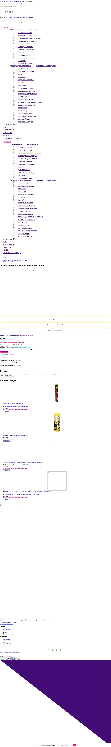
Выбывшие (6, 491)
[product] (57, 393)
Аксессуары (9, 347)
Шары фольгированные (28, 491)
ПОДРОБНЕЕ (5, 352)
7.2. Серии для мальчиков (9, 462)
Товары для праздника (25, 347)
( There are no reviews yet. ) (6, 339)
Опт (4, 631)
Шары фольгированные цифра (42, 491)
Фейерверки (6, 639)
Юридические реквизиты (6, 624)
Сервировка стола (21, 462)
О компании (6, 629)
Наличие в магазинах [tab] (8, 354)
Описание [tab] (5, 355)
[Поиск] (21, 5)
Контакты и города (8, 633)
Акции (5, 642)
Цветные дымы (19, 403)
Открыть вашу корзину (6, 658)
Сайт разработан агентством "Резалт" (9, 652)
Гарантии (5, 632)
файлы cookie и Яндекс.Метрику (48, 745)
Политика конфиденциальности (8, 622)
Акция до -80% (7, 643)
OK (75, 745)
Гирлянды (15, 347)
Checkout (14, 658)
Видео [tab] (4, 357)
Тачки (28, 462)
